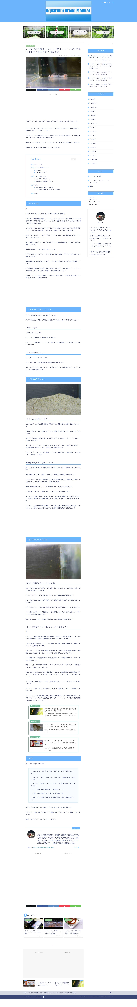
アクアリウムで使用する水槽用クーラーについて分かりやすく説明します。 (101, 73)
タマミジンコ (39, 170)
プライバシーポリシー (29, 997)
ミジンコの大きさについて (42, 167)
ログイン (91, 197)
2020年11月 (93, 127)
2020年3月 (93, 147)
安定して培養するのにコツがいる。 (45, 187)
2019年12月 (93, 159)
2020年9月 (93, 135)
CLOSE (73, 159)
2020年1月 (93, 155)
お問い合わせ (39, 997)
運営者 (92, 186)
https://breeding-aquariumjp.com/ (43, 847)
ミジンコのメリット (40, 176)
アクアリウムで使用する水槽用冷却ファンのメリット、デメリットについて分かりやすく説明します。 (101, 66)
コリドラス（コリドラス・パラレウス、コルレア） (100, 181)
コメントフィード (94, 202)
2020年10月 (93, 131)
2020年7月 (93, 143)
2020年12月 (93, 123)
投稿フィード (93, 199)
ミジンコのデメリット (40, 185)
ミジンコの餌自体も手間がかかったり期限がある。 (49, 189)
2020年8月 (93, 139)
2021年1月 (93, 119)
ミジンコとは (38, 164)
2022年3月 (93, 99)
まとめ (36, 193)
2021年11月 (93, 103)
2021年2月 (93, 115)
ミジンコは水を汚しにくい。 (43, 178)
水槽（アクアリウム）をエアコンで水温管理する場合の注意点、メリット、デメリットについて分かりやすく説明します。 (101, 58)
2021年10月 (93, 107)
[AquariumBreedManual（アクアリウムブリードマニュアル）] (68, 20)
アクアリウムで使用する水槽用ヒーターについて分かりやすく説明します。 (101, 79)
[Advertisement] (53, 106)
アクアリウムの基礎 (30, 45)
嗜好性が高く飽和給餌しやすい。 (44, 181)
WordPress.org (94, 204)
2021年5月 (93, 111)
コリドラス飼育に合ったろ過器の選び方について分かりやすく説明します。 (101, 85)
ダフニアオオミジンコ (41, 172)
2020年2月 (93, 151)
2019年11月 (93, 163)
